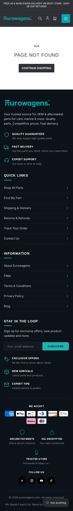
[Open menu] (66, 18)
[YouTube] (41, 481)
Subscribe (55, 346)
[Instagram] (32, 481)
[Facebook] (22, 481)
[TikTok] (51, 481)
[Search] (40, 18)
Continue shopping (36, 68)
